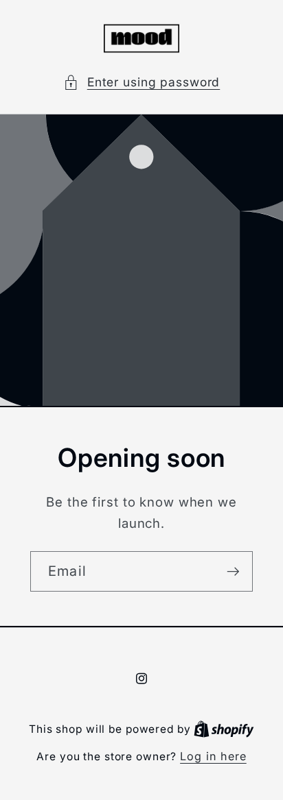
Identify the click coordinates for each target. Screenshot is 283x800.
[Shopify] (224, 729)
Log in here (213, 756)
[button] (141, 83)
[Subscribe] (233, 571)
